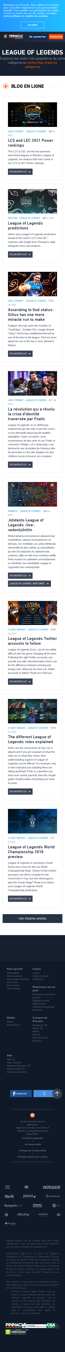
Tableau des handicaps (44, 1007)
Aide (9, 1059)
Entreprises (38, 1025)
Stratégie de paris (41, 1001)
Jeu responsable (32, 1144)
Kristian (13, 218)
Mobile (10, 1022)
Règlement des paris (17, 1066)
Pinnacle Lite (13, 1025)
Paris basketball (14, 976)
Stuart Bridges (17, 630)
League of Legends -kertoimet (29, 583)
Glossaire (37, 1010)
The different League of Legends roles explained (30, 739)
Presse (36, 1028)
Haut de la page (57, 1093)
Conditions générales (32, 1138)
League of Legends (36, 132)
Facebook (21, 1093)
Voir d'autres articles (32, 918)
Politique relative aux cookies (32, 1157)
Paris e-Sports (13, 988)
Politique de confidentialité (32, 1150)
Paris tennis (12, 982)
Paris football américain (18, 979)
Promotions (38, 979)
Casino (36, 973)
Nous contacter (14, 1062)
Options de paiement (17, 1072)
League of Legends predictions (25, 225)
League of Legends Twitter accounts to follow (32, 641)
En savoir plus (20, 172)
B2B (35, 1034)
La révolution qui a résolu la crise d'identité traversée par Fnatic (31, 414)
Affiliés (36, 1031)
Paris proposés (14, 1069)
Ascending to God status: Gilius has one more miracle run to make (30, 315)
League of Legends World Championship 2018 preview (31, 852)
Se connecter (37, 36)
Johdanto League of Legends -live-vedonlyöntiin (26, 525)
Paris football (13, 973)
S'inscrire (56, 36)
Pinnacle (13, 511)
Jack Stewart (16, 132)
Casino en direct (40, 976)
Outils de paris (39, 1004)
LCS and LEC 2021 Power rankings (30, 143)
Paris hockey (13, 985)
